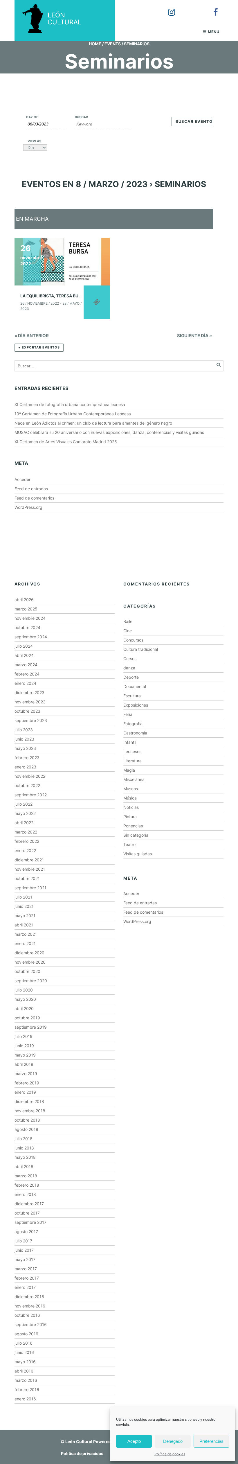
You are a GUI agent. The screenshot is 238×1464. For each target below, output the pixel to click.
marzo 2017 (26, 1268)
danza (129, 667)
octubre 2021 (27, 878)
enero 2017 (25, 1287)
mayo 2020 (25, 999)
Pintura (130, 816)
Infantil (129, 742)
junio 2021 (24, 906)
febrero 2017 (27, 1278)
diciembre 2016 (29, 1296)
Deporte (131, 677)
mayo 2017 (25, 1259)
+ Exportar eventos (39, 347)
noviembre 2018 (30, 1110)
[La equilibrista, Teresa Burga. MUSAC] (62, 261)
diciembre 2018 (29, 1101)
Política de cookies (169, 1454)
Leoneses (132, 751)
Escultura (132, 695)
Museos (130, 788)
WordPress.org (28, 507)
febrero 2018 (27, 1185)
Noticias (131, 807)
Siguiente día (194, 335)
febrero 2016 (27, 1389)
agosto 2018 (26, 1129)
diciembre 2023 (29, 692)
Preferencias (211, 1441)
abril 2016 (24, 1370)
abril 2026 (24, 599)
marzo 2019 (26, 1073)
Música (130, 797)
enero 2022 (25, 850)
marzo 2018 (26, 1175)
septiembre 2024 (31, 636)
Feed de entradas (31, 488)
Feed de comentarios (34, 497)
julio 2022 (24, 804)
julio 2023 (24, 729)
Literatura (132, 760)
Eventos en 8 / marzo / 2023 (84, 184)
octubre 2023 (27, 711)
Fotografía (133, 723)
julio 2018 (24, 1138)
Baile (127, 621)
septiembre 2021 (30, 887)
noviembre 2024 (30, 618)
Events (112, 43)
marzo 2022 (26, 831)
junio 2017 (24, 1250)
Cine (127, 630)
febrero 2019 (27, 1082)
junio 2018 (24, 1147)
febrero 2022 (27, 841)
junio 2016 (24, 1352)
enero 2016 (25, 1398)
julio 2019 (24, 1036)
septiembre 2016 (31, 1324)
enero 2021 (25, 943)
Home (95, 43)
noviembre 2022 (30, 776)
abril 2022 (24, 822)
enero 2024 (25, 683)
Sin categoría (135, 835)
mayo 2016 (25, 1361)
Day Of (32, 117)
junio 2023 (24, 739)
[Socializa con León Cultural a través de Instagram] (167, 8)
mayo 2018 (25, 1157)
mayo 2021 (25, 915)
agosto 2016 (26, 1333)
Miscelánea (134, 779)
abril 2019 (24, 1064)
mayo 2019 (25, 1054)
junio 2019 (24, 1045)
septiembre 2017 (30, 1222)
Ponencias (133, 825)
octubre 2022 (27, 785)
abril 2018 (24, 1166)
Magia (129, 770)
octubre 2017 (27, 1212)
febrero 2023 (27, 757)
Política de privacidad (82, 1453)
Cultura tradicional (140, 649)
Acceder (22, 479)
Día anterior (32, 335)
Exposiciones (135, 705)
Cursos (129, 658)
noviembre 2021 (30, 869)
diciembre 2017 (29, 1203)
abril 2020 (24, 1008)
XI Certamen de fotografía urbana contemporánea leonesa (70, 404)
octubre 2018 (27, 1120)
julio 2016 (24, 1343)
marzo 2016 (26, 1380)
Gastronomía (135, 732)
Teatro (129, 844)
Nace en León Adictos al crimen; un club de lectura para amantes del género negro (93, 423)
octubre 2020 (27, 971)
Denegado (173, 1441)
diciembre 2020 (29, 952)
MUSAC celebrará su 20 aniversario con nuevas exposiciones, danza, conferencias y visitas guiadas (109, 432)
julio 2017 (23, 1240)
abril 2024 (24, 655)
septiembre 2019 (31, 1027)
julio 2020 (24, 989)
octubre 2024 (27, 627)
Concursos (133, 639)
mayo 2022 (25, 813)
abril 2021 (24, 924)
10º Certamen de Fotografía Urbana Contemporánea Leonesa (73, 413)
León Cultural (78, 1441)
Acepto (134, 1441)
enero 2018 (25, 1194)
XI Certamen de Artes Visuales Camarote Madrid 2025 (66, 441)
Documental (134, 686)
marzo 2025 (26, 608)
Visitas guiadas (137, 853)
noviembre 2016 (30, 1305)
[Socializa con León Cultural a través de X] (189, 8)
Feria (127, 714)
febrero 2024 (27, 673)
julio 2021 (23, 896)
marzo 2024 (26, 664)
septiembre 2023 (31, 720)
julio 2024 (24, 646)
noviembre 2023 (30, 701)
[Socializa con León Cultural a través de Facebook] (211, 8)
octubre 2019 (27, 1017)
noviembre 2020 (30, 962)
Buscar (81, 117)
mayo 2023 (25, 748)
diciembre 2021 (29, 859)
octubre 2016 (27, 1315)
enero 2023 (25, 766)
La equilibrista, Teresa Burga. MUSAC (62, 295)
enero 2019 (25, 1092)
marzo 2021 (26, 934)
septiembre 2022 (31, 794)
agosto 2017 (26, 1231)
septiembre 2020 (31, 980)
